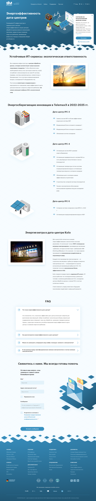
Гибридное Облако (11, 459)
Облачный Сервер (11, 452)
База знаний (52, 454)
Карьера (72, 472)
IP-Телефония (31, 452)
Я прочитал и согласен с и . (32, 416)
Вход (76, 4)
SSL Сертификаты (32, 469)
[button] (48, 309)
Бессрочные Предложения (56, 465)
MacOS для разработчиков (34, 461)
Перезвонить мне (29, 396)
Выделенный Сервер (11, 467)
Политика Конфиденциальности (78, 454)
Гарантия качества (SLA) (76, 469)
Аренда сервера (32, 474)
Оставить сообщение (32, 429)
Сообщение (24, 401)
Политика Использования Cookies (79, 456)
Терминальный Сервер (33, 456)
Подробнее (78, 33)
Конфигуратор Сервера (12, 465)
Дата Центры (73, 465)
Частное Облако (10, 456)
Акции (50, 469)
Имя (21, 379)
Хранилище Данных (33, 472)
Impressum (73, 474)
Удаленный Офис (32, 454)
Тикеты (51, 459)
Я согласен (83, 38)
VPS (7, 472)
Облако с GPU (10, 454)
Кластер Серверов (32, 459)
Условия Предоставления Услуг (78, 452)
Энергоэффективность (76, 467)
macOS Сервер (10, 469)
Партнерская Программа (55, 467)
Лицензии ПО (31, 467)
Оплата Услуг (52, 456)
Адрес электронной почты (28, 388)
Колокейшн (9, 474)
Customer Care (53, 452)
